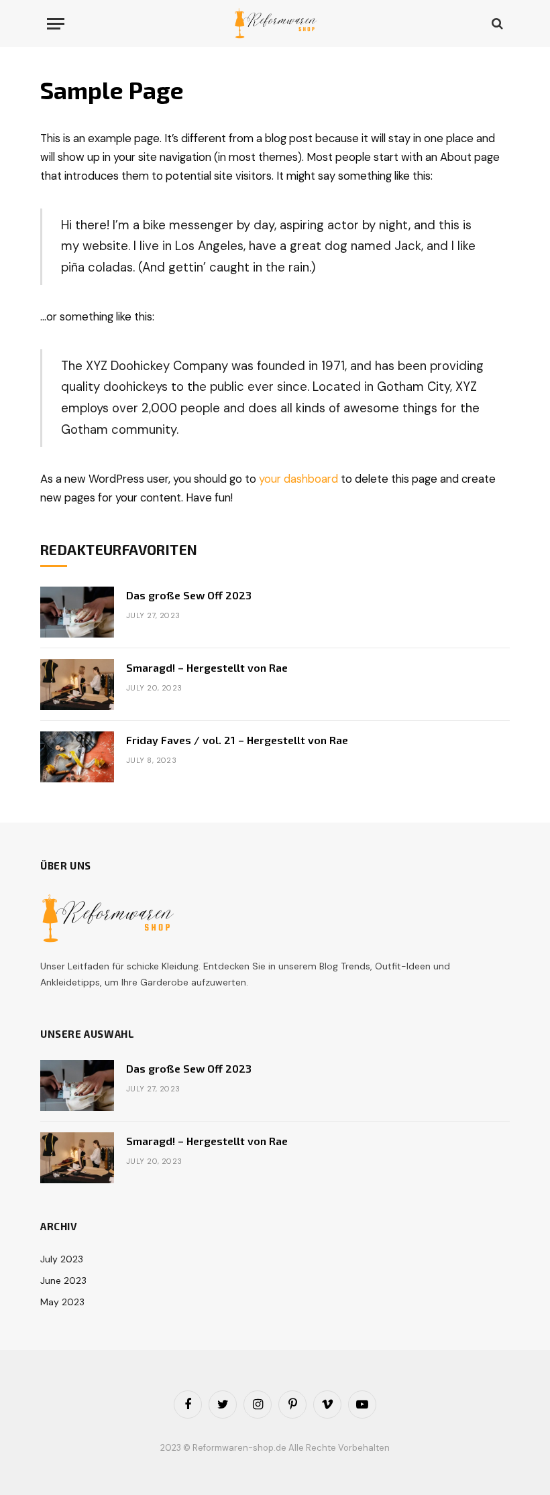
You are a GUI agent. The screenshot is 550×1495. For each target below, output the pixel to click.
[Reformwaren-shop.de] (275, 23)
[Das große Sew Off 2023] (77, 612)
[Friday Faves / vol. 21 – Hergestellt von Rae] (77, 756)
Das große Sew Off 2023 (189, 595)
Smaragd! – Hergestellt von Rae (207, 667)
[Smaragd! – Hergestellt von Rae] (77, 684)
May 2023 (62, 1302)
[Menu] (55, 24)
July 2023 (61, 1259)
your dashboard (298, 479)
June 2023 (63, 1280)
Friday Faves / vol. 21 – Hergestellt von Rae (237, 739)
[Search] (496, 24)
